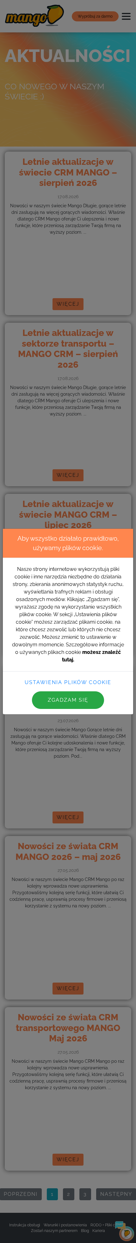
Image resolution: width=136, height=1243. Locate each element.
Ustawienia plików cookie (68, 682)
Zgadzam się (68, 700)
